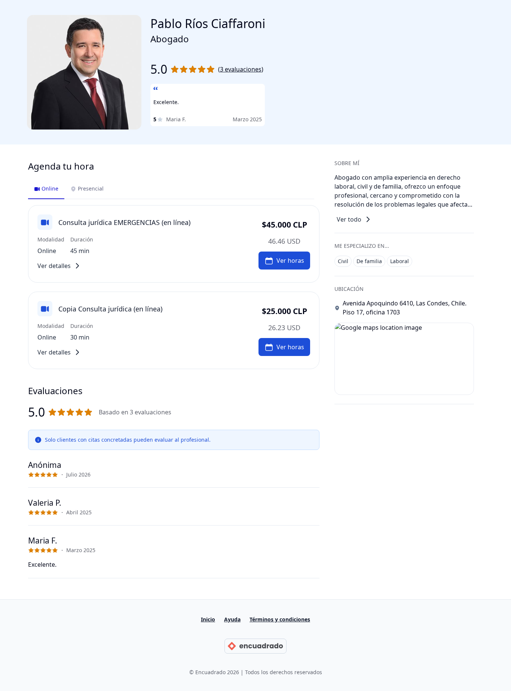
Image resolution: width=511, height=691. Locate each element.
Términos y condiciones (280, 619)
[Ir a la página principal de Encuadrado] (255, 646)
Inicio (208, 619)
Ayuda (232, 619)
